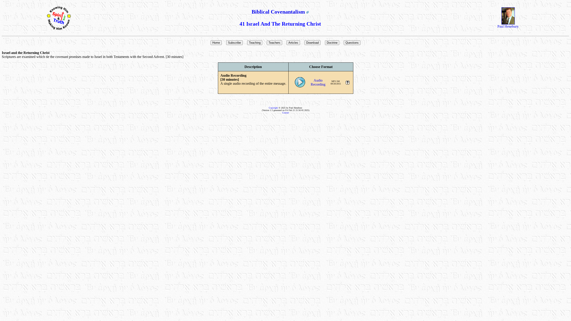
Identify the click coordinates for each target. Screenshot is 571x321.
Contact (285, 112)
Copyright (273, 108)
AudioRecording (318, 82)
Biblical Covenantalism (279, 12)
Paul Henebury (508, 26)
